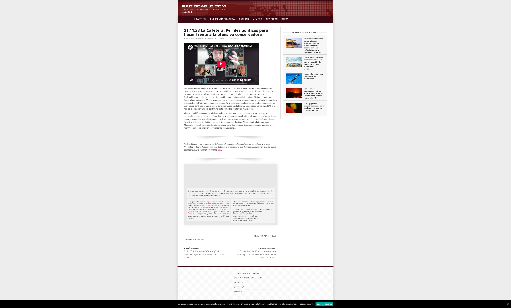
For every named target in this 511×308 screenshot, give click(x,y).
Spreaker (206, 211)
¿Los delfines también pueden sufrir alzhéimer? (314, 76)
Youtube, (200, 213)
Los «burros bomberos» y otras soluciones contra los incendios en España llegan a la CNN (313, 93)
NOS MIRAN (272, 19)
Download (200, 239)
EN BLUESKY (238, 291)
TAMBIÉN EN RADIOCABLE (305, 32)
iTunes (215, 211)
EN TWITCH (238, 282)
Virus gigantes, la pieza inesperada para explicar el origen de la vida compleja (314, 107)
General (210, 38)
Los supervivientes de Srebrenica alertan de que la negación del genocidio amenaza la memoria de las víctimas (314, 63)
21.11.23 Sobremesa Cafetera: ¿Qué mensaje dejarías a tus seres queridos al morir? (204, 254)
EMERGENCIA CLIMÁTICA (222, 19)
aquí (219, 150)
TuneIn (223, 211)
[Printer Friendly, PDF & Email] (264, 236)
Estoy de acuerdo (324, 304)
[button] (502, 3)
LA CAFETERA (200, 19)
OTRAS (284, 19)
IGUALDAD (243, 19)
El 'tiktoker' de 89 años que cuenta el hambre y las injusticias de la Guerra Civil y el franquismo (256, 254)
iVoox (190, 213)
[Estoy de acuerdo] (507, 304)
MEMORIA (257, 19)
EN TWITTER (239, 287)
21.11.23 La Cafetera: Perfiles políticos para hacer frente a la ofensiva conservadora (226, 32)
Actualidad (190, 38)
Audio (200, 38)
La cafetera (221, 38)
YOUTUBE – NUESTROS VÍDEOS (246, 273)
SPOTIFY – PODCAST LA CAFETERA (248, 278)
